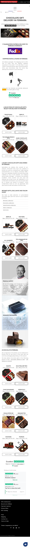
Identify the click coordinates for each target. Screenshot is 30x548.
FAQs (2, 514)
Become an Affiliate (6, 504)
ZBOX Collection (7, 207)
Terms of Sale (5, 521)
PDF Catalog (4, 510)
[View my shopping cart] (1, 12)
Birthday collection (8, 200)
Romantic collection (8, 203)
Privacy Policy (4, 508)
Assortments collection (9, 205)
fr (7, 12)
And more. (6, 210)
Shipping (3, 517)
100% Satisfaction (6, 502)
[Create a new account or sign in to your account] (29, 6)
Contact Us (4, 519)
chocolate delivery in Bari (18, 359)
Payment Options (6, 506)
